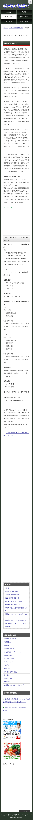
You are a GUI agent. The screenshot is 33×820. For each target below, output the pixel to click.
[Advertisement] (16, 220)
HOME (9, 12)
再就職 (24, 12)
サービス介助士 (9, 678)
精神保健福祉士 (9, 655)
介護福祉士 (7, 642)
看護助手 (7, 668)
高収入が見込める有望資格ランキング (16, 609)
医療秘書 (7, 682)
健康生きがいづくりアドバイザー (14, 685)
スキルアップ (9, 21)
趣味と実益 (24, 21)
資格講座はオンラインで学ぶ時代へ (16, 620)
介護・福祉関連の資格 (16, 28)
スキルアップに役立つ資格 (13, 601)
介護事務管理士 (9, 658)
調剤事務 (7, 675)
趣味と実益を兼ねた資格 (12, 604)
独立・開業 (24, 17)
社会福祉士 (7, 645)
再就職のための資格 (11, 591)
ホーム (6, 28)
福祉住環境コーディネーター (13, 652)
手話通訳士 (7, 665)
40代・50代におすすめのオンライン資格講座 (16, 625)
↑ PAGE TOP (25, 811)
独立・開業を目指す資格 (12, 598)
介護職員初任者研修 (10, 638)
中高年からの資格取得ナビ (14, 815)
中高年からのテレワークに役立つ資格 (16, 615)
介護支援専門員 (9, 648)
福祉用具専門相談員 (10, 672)
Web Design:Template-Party (16, 817)
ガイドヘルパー (9, 662)
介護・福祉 (9, 17)
